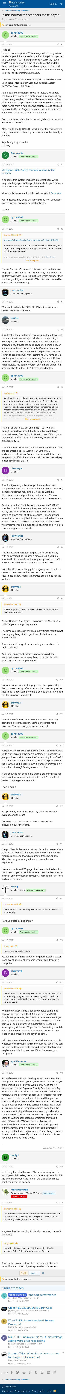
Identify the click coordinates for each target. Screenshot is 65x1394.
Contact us (7, 1391)
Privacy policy (38, 1391)
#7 (62, 479)
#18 (61, 1073)
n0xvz (14, 886)
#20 (61, 1202)
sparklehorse (18, 1061)
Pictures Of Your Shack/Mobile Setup (33, 1310)
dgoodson (12, 1298)
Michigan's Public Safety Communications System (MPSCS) (31, 240)
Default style (10, 1386)
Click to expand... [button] (33, 260)
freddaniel (12, 1327)
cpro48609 (9, 19)
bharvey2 (16, 468)
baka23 (11, 1343)
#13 (61, 806)
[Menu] (4, 4)
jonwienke (17, 290)
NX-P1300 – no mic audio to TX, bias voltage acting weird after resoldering (35, 1338)
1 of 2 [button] (23, 1273)
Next (33, 1273)
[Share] (58, 44)
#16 (61, 940)
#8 (62, 547)
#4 (62, 301)
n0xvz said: (9, 946)
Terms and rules (22, 1391)
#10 (61, 679)
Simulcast (56, 193)
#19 (61, 1166)
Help (49, 1391)
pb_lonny (12, 1310)
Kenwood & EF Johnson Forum (29, 1343)
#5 (62, 329)
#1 (62, 44)
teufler (15, 317)
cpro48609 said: (11, 904)
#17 (61, 982)
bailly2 (15, 1155)
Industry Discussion (27, 1327)
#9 (62, 598)
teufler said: (9, 393)
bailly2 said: (9, 1243)
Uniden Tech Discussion (28, 1298)
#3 (62, 229)
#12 (61, 745)
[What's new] (61, 4)
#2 (62, 164)
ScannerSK (17, 153)
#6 (62, 387)
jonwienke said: (11, 604)
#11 (61, 714)
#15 (61, 898)
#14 (61, 844)
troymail (16, 586)
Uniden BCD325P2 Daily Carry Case (30, 1307)
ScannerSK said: (11, 235)
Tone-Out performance (41, 1295)
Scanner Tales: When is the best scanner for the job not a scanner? (33, 1355)
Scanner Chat (21, 1360)
